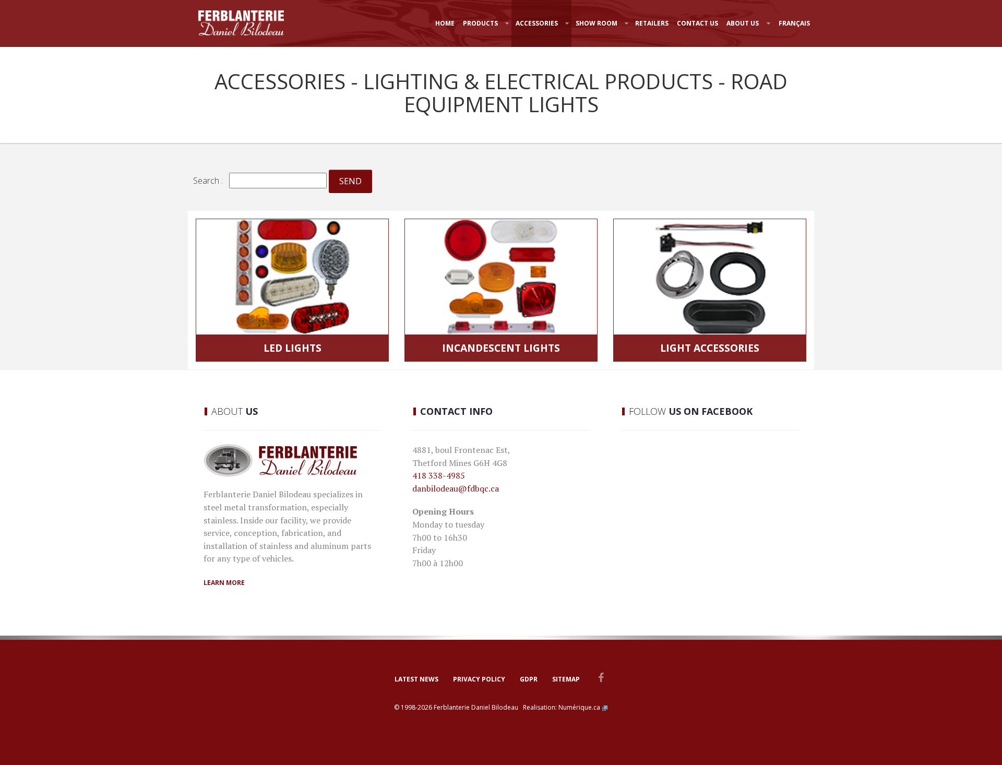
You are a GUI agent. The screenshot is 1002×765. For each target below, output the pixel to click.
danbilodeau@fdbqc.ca (455, 488)
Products (480, 23)
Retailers (652, 23)
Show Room (596, 23)
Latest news (416, 679)
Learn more (224, 582)
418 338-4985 (438, 475)
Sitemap (566, 679)
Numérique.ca (579, 707)
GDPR (529, 679)
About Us (742, 23)
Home (445, 23)
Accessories (537, 23)
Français (794, 23)
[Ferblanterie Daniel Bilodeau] (241, 22)
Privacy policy (479, 679)
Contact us (697, 23)
